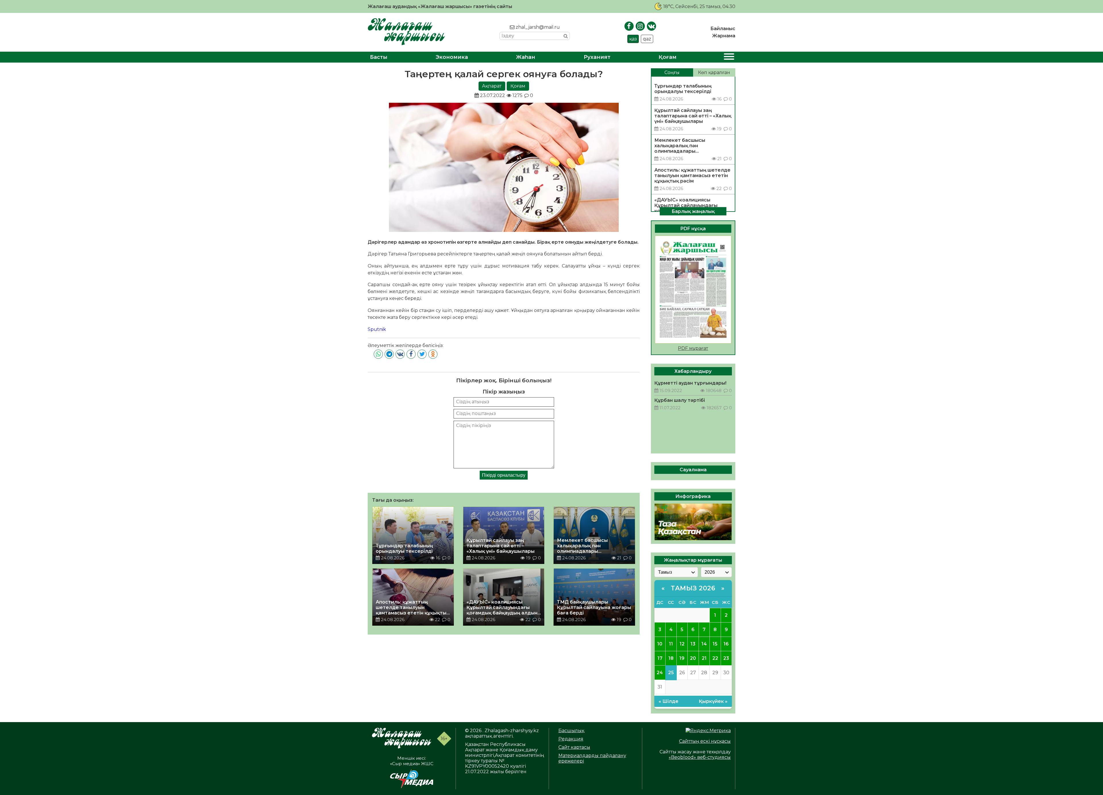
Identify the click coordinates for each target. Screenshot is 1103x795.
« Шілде (668, 701)
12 (682, 644)
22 (715, 658)
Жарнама (723, 35)
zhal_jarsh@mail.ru (537, 27)
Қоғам (667, 57)
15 (715, 644)
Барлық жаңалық (693, 211)
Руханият (597, 57)
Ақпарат (492, 86)
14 (704, 644)
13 (693, 644)
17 (659, 658)
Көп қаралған (714, 72)
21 (704, 658)
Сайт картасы (574, 747)
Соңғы (672, 72)
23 (726, 658)
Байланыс (722, 28)
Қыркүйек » (713, 701)
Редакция (570, 739)
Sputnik (377, 329)
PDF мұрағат (693, 348)
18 (671, 658)
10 (659, 644)
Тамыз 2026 (693, 588)
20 (693, 658)
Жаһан (525, 57)
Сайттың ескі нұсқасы (705, 741)
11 (671, 644)
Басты (378, 57)
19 (681, 658)
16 (726, 644)
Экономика (452, 57)
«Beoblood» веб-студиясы (700, 757)
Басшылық (571, 730)
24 (660, 672)
